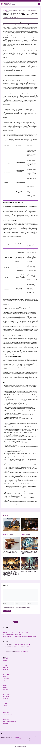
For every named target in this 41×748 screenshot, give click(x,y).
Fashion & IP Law (6, 719)
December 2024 (6, 694)
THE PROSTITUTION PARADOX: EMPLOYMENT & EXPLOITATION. (10, 552)
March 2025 (5, 689)
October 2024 (5, 698)
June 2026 (5, 662)
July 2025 (5, 681)
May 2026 (5, 663)
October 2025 (5, 676)
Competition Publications (7, 714)
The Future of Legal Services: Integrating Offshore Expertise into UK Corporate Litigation (29, 552)
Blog (6, 10)
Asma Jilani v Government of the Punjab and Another (12, 634)
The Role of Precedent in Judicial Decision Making (28, 532)
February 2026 (5, 669)
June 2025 (5, 683)
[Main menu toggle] (39, 4)
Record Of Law (7, 3)
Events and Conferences (7, 717)
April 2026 (5, 665)
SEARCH (15, 621)
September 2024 (6, 700)
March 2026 (5, 667)
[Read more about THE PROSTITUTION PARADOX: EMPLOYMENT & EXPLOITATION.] (11, 543)
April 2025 (5, 687)
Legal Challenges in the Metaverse (22, 651)
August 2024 (5, 701)
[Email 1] (4, 0)
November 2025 (6, 674)
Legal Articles (5, 534)
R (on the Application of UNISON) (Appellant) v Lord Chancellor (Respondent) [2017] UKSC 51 (19, 636)
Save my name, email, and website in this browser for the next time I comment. (17, 607)
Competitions (5, 715)
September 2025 (6, 678)
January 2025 (5, 692)
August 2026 (5, 658)
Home (4, 10)
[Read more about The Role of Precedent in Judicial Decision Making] (29, 524)
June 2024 (5, 705)
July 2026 (5, 660)
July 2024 (5, 703)
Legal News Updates (18, 738)
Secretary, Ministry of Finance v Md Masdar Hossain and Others (14, 630)
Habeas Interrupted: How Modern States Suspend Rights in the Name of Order (22, 649)
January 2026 (5, 671)
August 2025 (5, 680)
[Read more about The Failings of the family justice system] (29, 563)
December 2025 (6, 672)
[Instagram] (3, 0)
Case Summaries (6, 712)
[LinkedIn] (1, 0)
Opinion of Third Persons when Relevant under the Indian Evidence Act (11, 532)
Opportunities (5, 726)
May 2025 (5, 685)
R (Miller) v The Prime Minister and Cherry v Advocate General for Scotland (16, 632)
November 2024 (6, 696)
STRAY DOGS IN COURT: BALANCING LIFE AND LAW (21, 644)
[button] (39, 0)
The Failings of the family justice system (29, 571)
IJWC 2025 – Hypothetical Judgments (9, 721)
